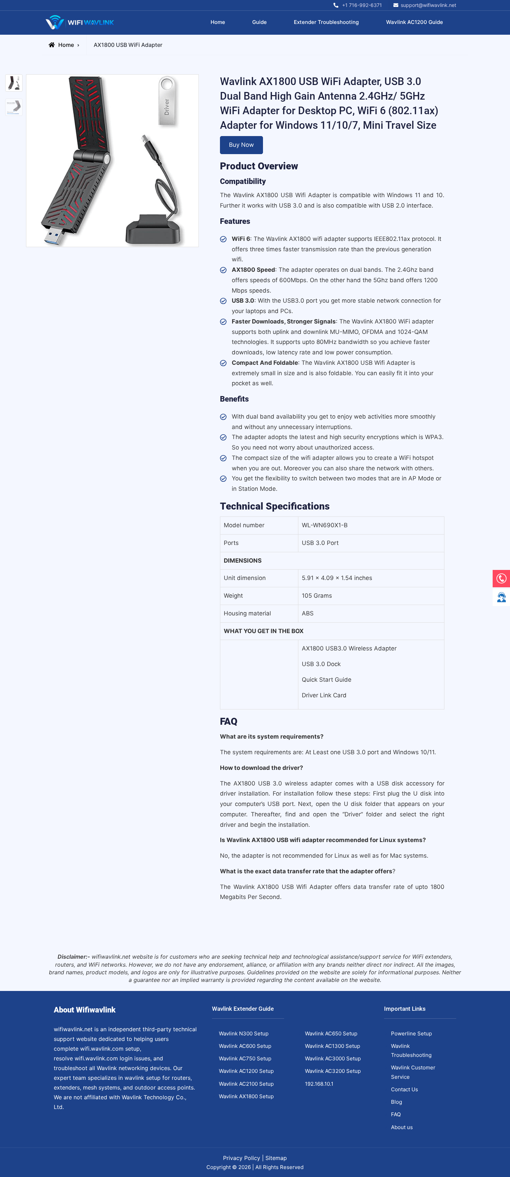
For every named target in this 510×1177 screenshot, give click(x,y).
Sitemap (276, 1157)
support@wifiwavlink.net (428, 5)
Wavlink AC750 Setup (245, 1058)
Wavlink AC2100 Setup (246, 1084)
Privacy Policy (241, 1157)
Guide (259, 22)
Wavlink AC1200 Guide (414, 22)
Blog (396, 1102)
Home (218, 22)
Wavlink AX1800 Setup (246, 1096)
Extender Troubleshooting (326, 22)
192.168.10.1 (319, 1084)
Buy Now (241, 144)
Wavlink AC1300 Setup (332, 1046)
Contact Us (404, 1089)
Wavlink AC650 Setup (331, 1033)
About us (402, 1127)
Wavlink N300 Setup (244, 1033)
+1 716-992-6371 (362, 5)
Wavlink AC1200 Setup (246, 1071)
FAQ (396, 1114)
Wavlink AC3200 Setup (333, 1071)
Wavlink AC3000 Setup (333, 1058)
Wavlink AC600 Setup (245, 1046)
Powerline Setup (411, 1033)
